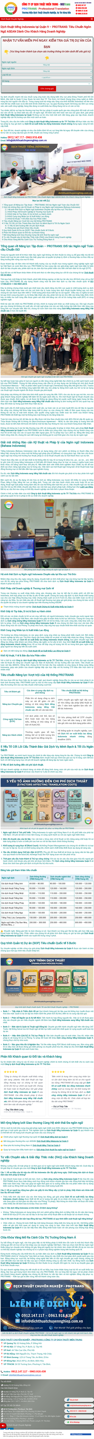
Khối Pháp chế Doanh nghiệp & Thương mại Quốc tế (29, 212)
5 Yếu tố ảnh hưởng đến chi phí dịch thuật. (25, 226)
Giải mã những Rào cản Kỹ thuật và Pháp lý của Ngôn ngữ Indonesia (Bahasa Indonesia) (41, 207)
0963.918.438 (82, 1411)
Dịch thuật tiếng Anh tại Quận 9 (54, 1137)
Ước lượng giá (47, 89)
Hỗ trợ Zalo (73, 1416)
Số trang (5, 81)
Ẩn (48, 200)
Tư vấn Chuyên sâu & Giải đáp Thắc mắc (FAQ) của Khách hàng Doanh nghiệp (36, 237)
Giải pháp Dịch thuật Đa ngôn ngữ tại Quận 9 (55, 1150)
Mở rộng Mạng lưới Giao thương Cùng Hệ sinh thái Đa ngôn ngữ (30, 235)
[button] (27, 877)
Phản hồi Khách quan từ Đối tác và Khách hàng (23, 232)
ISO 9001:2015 (20, 284)
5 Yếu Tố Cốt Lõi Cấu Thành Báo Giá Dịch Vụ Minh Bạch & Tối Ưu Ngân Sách (36, 223)
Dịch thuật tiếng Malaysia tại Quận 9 (52, 1141)
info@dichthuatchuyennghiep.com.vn (25, 1375)
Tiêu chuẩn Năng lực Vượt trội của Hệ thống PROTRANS (27, 221)
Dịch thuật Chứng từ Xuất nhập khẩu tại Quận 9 (52, 607)
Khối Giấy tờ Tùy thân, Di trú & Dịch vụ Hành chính (28, 214)
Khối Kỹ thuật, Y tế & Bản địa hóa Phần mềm (26, 219)
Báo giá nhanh (74, 1400)
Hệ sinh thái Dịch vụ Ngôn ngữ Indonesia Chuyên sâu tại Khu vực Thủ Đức (38, 209)
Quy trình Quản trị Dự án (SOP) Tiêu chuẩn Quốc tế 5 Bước (28, 230)
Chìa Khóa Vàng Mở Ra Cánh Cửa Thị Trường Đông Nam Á (28, 239)
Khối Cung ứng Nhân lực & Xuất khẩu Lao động (27, 216)
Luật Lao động (86, 487)
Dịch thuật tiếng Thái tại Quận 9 (46, 1145)
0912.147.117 (73, 1411)
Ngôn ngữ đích (8, 68)
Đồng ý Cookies (77, 1434)
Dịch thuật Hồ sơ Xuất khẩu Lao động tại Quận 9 (49, 651)
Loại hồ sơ (6, 75)
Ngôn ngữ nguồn (9, 62)
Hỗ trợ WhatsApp (75, 1422)
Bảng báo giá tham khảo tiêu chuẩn (22, 228)
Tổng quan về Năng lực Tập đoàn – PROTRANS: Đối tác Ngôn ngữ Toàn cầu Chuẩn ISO (40, 205)
